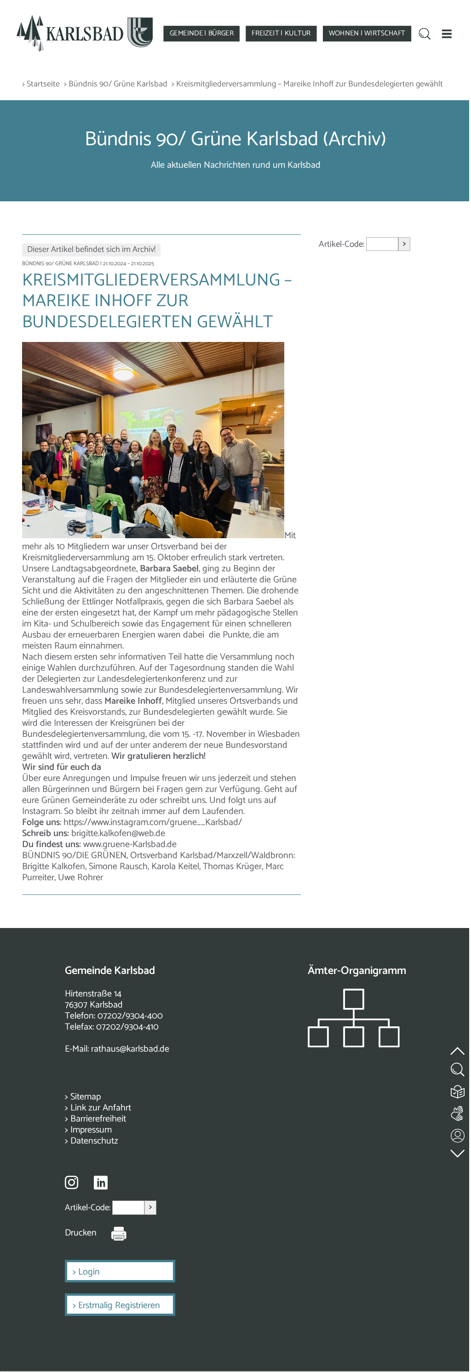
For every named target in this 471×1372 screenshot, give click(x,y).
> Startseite (41, 84)
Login (89, 1272)
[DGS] (458, 1111)
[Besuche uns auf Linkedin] (101, 1183)
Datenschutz (94, 1141)
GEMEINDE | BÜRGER (202, 33)
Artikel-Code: (342, 244)
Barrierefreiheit (98, 1119)
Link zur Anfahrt (100, 1108)
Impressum (91, 1130)
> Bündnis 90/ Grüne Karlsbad (115, 84)
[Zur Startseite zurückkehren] (85, 18)
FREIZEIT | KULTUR (281, 33)
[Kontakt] (458, 1134)
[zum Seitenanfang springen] (458, 1045)
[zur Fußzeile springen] (458, 1151)
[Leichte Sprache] (458, 1089)
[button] (446, 33)
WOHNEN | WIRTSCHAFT (367, 33)
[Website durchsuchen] (425, 34)
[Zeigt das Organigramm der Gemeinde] (354, 1045)
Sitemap (85, 1096)
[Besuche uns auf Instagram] (71, 1182)
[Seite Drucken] (112, 1233)
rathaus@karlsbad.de (130, 1049)
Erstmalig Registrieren (119, 1305)
